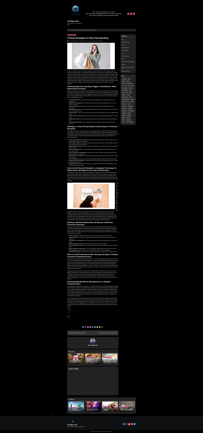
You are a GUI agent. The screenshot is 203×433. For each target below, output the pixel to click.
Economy (123, 53)
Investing (123, 64)
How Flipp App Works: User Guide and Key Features (75, 360)
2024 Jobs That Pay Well (75, 410)
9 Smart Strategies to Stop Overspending (87, 38)
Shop (90, 15)
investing (132, 99)
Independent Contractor (125, 99)
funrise (128, 94)
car (122, 85)
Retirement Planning (125, 71)
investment (124, 101)
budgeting (123, 83)
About (97, 12)
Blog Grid (105, 12)
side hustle (128, 117)
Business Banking (130, 83)
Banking (123, 81)
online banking (130, 106)
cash (126, 85)
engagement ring (124, 90)
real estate (124, 115)
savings (123, 117)
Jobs (128, 101)
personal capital (131, 110)
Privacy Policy (118, 13)
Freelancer (123, 94)
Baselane (127, 81)
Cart (109, 12)
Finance (123, 58)
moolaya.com (73, 21)
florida (131, 92)
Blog (101, 12)
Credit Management (125, 47)
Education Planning (125, 56)
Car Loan (123, 44)
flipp (127, 92)
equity (130, 90)
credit (129, 85)
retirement (129, 115)
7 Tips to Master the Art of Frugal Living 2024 (109, 360)
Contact (113, 12)
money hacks (124, 106)
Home (94, 12)
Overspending (130, 108)
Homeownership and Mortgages (127, 61)
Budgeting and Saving (74, 357)
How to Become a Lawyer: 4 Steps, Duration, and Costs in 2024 (126, 410)
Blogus (104, 431)
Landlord (132, 101)
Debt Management (125, 50)
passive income (124, 110)
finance (123, 92)
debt (133, 85)
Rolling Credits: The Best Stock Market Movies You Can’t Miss (92, 410)
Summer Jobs (129, 119)
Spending (123, 119)
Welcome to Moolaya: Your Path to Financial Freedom (105, 15)
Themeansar (109, 431)
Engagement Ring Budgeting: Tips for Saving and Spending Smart (92, 360)
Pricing (112, 13)
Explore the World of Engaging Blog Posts (96, 13)
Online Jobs (124, 108)
